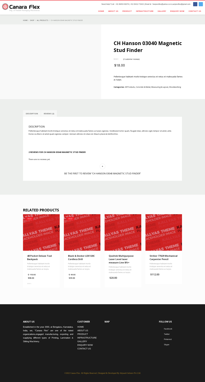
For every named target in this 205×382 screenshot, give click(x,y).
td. (130, 373)
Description (32, 113)
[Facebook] (195, 4)
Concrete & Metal (143, 87)
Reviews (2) (49, 113)
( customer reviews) (131, 59)
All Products (130, 87)
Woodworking (175, 87)
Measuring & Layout (159, 87)
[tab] (32, 113)
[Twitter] (201, 4)
